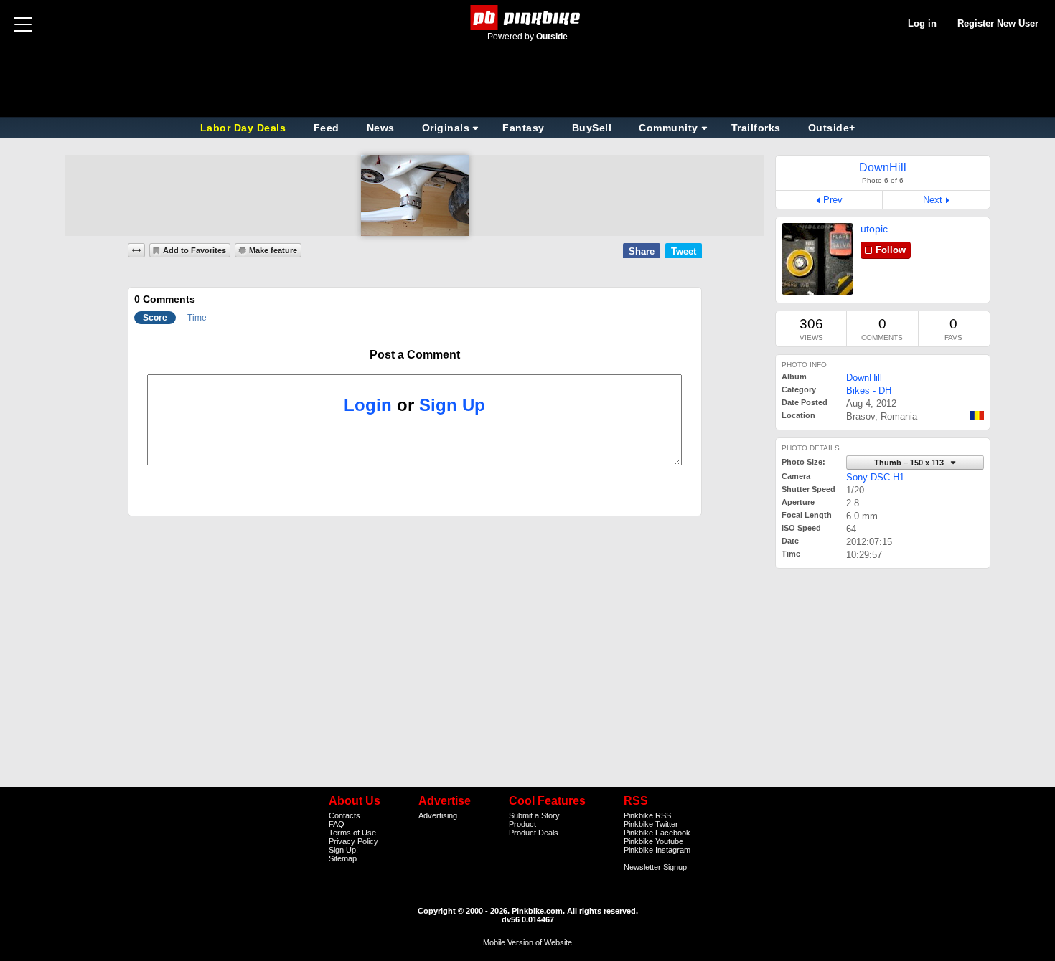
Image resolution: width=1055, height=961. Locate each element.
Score (155, 318)
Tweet (683, 251)
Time (197, 318)
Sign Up (452, 405)
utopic (874, 229)
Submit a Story (534, 815)
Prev (833, 199)
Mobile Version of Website (527, 942)
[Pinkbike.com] (528, 17)
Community (668, 127)
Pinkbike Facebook (657, 832)
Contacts (344, 815)
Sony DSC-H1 (875, 477)
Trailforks (756, 127)
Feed (326, 127)
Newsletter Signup (655, 867)
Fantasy (523, 127)
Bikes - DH (868, 390)
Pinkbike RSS (647, 815)
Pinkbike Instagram (657, 850)
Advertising (437, 815)
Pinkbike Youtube (653, 841)
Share (642, 251)
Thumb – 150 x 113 (910, 462)
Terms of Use (352, 832)
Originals (446, 127)
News (381, 127)
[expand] (136, 250)
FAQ (336, 824)
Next (932, 199)
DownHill (864, 377)
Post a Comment (415, 355)
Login (368, 405)
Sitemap (343, 858)
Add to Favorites (194, 250)
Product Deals (533, 832)
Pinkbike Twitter (651, 824)
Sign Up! (343, 850)
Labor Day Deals (244, 127)
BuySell (592, 127)
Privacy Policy (353, 841)
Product (522, 824)
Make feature (273, 250)
